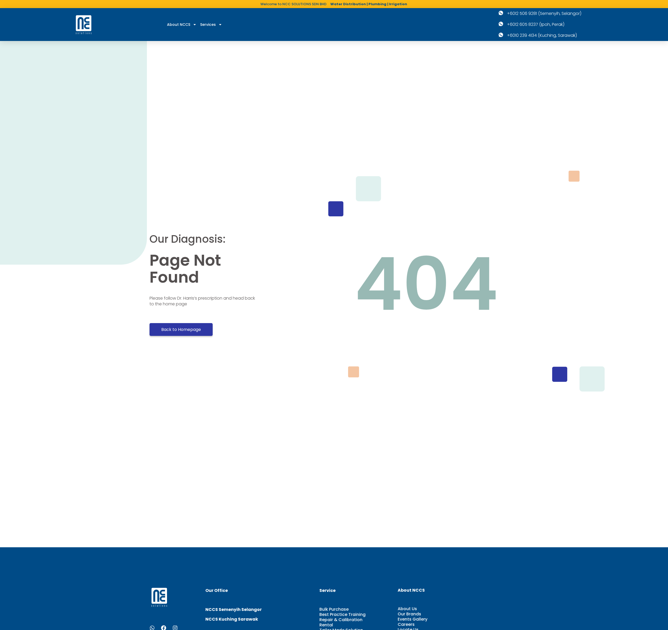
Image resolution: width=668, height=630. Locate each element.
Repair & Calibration (340, 619)
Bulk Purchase (334, 609)
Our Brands (409, 614)
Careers (406, 624)
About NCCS (178, 24)
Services (208, 24)
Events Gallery (412, 619)
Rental (326, 625)
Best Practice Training (342, 614)
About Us (407, 608)
